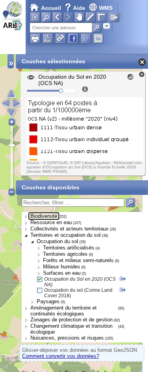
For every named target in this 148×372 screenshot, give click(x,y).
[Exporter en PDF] (47, 38)
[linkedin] (98, 38)
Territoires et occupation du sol (65, 235)
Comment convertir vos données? (60, 356)
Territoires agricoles (65, 254)
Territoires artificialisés (68, 248)
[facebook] (73, 38)
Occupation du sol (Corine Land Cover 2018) (78, 292)
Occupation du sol (57, 241)
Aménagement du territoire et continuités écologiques (63, 311)
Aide (76, 8)
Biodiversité (43, 216)
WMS (105, 8)
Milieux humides (61, 267)
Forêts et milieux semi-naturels (78, 260)
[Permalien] (60, 38)
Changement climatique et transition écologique (71, 329)
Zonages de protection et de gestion (71, 320)
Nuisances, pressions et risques (67, 338)
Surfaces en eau (62, 273)
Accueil (51, 8)
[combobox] (107, 26)
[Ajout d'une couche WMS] (114, 17)
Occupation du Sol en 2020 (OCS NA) (80, 281)
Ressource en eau (51, 222)
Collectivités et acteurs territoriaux (69, 229)
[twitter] (85, 38)
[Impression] (35, 38)
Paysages (48, 301)
